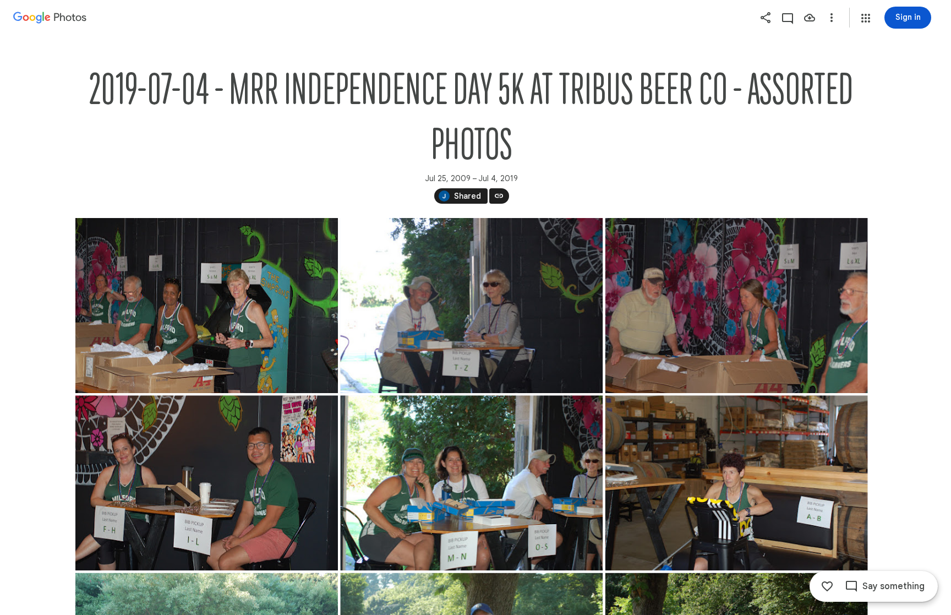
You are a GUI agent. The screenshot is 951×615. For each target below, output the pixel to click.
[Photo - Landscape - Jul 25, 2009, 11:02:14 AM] (471, 482)
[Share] (766, 18)
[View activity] (788, 18)
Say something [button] (893, 586)
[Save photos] (810, 18)
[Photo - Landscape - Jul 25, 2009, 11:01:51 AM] (736, 305)
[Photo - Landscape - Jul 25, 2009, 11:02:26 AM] (736, 482)
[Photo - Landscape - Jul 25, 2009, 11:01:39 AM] (206, 305)
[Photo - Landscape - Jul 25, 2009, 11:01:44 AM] (471, 305)
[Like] (827, 586)
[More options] (832, 18)
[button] (866, 18)
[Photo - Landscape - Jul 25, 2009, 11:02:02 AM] (206, 482)
